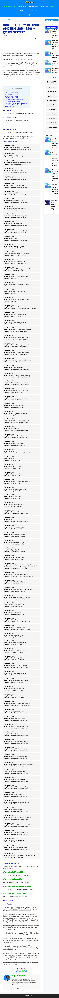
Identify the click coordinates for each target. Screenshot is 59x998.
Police (53, 109)
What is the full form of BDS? (15, 99)
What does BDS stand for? (14, 101)
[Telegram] (25, 971)
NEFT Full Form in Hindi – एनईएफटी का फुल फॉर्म (54, 33)
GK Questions (53, 127)
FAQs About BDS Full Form (12, 98)
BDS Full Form (8, 91)
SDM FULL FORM (8, 900)
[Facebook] (17, 971)
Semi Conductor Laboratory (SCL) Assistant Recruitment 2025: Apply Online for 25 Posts (55, 158)
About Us (34, 11)
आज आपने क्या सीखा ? (9, 106)
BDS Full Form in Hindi (11, 94)
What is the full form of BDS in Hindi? (17, 103)
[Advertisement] (29, 48)
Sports (53, 118)
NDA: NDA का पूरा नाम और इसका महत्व (55, 63)
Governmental (33, 6)
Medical (52, 6)
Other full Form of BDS (11, 96)
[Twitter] (20, 971)
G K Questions (24, 11)
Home (5, 19)
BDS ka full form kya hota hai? (15, 105)
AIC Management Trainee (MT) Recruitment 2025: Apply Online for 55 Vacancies (55, 175)
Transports (53, 122)
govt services (21, 6)
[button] (29, 15)
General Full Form (9, 6)
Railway (53, 114)
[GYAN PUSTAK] (29, 2)
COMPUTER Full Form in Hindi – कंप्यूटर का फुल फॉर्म (55, 44)
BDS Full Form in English (11, 92)
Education (44, 6)
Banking (53, 87)
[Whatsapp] (23, 971)
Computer (53, 96)
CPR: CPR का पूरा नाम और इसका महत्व (55, 70)
